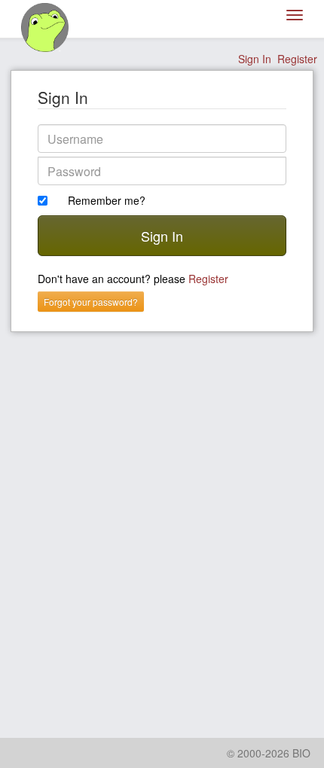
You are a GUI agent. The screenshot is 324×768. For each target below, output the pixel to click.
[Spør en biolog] (45, 27)
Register (297, 58)
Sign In (254, 58)
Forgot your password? (91, 301)
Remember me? (106, 200)
